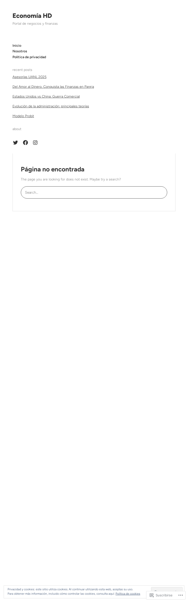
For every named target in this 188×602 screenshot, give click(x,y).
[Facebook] (25, 142)
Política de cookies (128, 593)
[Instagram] (35, 142)
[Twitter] (15, 142)
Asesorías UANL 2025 (29, 77)
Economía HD (32, 16)
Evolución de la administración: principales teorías (50, 106)
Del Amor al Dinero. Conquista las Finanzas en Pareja (53, 87)
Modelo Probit (23, 116)
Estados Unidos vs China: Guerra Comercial (46, 96)
